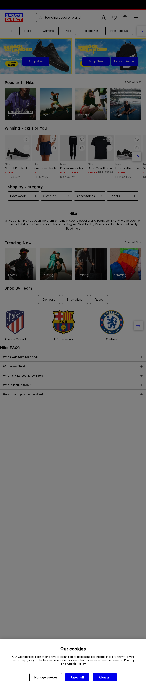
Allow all (104, 677)
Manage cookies (45, 677)
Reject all (77, 677)
